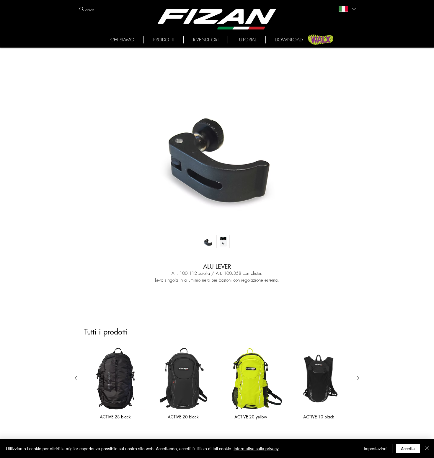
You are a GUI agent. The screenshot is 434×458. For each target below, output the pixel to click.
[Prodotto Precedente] (75, 378)
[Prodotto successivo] (358, 378)
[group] (217, 383)
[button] (122, 39)
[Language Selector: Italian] (347, 9)
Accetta (408, 448)
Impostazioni (375, 448)
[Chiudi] (426, 448)
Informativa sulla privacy (256, 448)
